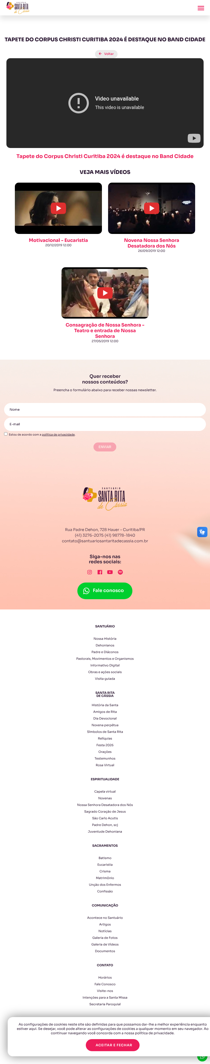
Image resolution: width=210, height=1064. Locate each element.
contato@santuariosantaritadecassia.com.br (105, 541)
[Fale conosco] (104, 585)
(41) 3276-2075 (89, 535)
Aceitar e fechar (114, 1045)
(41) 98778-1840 (119, 535)
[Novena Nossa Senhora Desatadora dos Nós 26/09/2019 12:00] (151, 183)
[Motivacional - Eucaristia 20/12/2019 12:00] (58, 183)
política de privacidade (58, 435)
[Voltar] (105, 50)
